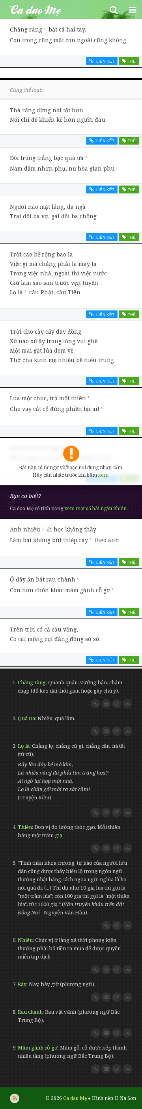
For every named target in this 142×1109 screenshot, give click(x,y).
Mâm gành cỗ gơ (38, 1047)
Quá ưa (26, 718)
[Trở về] (127, 703)
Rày (22, 984)
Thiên (25, 826)
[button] (113, 9)
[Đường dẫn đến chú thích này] (95, 703)
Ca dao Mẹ (52, 9)
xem (103, 475)
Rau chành (30, 1011)
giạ (58, 835)
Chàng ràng (32, 682)
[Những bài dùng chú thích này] (106, 703)
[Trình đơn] (132, 9)
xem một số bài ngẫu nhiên (95, 508)
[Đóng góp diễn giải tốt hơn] (116, 703)
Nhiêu (25, 940)
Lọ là (24, 745)
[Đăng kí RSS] (14, 1098)
